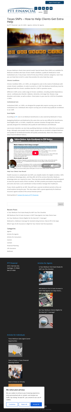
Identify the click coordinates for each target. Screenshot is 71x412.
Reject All (24, 404)
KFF (16, 117)
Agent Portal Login (54, 2)
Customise (12, 404)
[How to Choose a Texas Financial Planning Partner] (15, 371)
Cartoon (9, 243)
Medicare (10, 251)
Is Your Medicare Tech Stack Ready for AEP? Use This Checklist (26, 212)
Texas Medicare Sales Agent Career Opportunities (19, 340)
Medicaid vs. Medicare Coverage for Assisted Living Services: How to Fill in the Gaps (33, 221)
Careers (9, 240)
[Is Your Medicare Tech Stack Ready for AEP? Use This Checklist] (46, 278)
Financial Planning (13, 245)
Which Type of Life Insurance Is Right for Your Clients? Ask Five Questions (30, 224)
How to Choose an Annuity (16, 382)
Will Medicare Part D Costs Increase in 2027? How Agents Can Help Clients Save (31, 215)
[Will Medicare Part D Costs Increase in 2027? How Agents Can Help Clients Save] (46, 300)
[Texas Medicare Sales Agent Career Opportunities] (15, 350)
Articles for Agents (38, 25)
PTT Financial (13, 25)
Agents (30, 25)
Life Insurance (11, 248)
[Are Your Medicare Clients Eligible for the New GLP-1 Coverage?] (46, 321)
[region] (24, 397)
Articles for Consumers (14, 237)
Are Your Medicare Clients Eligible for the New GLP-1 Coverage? (27, 218)
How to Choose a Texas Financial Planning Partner (18, 361)
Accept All (36, 404)
